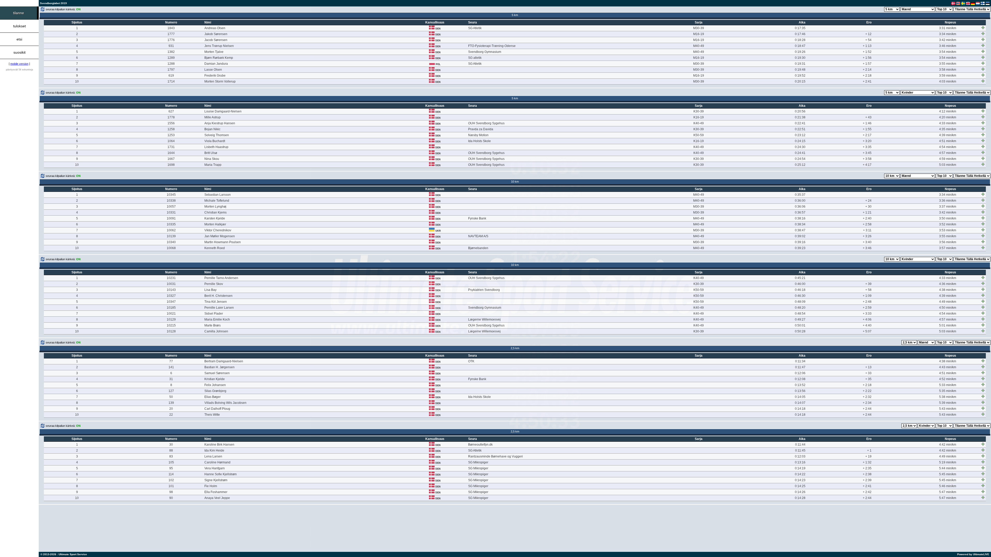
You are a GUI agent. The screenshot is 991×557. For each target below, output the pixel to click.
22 (171, 414)
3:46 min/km (947, 46)
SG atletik (475, 58)
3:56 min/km (947, 242)
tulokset (19, 26)
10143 (171, 290)
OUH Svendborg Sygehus (486, 123)
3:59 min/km (947, 75)
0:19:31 (800, 63)
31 (171, 379)
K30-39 (698, 111)
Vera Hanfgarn (214, 468)
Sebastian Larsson (217, 194)
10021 (171, 313)
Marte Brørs (212, 325)
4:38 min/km (947, 290)
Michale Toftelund (216, 200)
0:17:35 (800, 28)
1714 (171, 81)
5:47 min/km (947, 492)
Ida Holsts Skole (479, 141)
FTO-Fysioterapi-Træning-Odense (492, 46)
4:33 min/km (947, 123)
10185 (171, 307)
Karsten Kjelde (214, 218)
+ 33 (868, 373)
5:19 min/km (947, 462)
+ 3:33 (867, 313)
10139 (171, 236)
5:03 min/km (947, 165)
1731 (171, 147)
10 (77, 81)
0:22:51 (800, 129)
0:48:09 (800, 302)
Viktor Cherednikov (217, 230)
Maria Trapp (212, 165)
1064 (171, 141)
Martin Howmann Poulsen (222, 242)
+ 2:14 (867, 69)
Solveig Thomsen (216, 135)
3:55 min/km (947, 63)
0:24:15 (800, 141)
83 (171, 456)
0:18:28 (800, 40)
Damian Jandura (216, 63)
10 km (515, 181)
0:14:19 (800, 468)
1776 (171, 40)
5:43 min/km (947, 409)
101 (171, 486)
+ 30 (868, 206)
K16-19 (698, 117)
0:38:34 (800, 224)
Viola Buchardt (214, 141)
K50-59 (698, 135)
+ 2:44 (867, 409)
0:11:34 (800, 361)
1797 (171, 69)
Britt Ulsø (210, 153)
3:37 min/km (947, 206)
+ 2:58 (867, 224)
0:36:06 (800, 206)
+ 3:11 (867, 230)
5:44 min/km (947, 468)
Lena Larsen (213, 456)
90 (171, 498)
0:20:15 (800, 81)
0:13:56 (800, 391)
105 (171, 462)
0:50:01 (800, 325)
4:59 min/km (947, 159)
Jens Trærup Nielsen (219, 46)
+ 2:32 (867, 397)
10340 (171, 242)
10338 (171, 200)
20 (171, 409)
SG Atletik (475, 28)
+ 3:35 (867, 147)
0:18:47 (800, 46)
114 (171, 474)
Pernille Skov (213, 284)
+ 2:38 (867, 474)
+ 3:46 (867, 248)
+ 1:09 (867, 296)
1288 (171, 63)
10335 (171, 224)
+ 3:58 (867, 159)
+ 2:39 (867, 480)
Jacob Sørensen (215, 40)
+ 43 (868, 117)
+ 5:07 (867, 331)
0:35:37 (800, 194)
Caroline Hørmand (217, 462)
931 (171, 46)
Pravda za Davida (480, 129)
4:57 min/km (947, 153)
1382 (171, 52)
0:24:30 (800, 147)
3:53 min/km (947, 230)
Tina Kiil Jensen (215, 302)
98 (171, 492)
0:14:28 (800, 498)
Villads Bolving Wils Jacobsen (225, 403)
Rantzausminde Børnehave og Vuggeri (495, 456)
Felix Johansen (215, 385)
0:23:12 (800, 135)
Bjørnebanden (478, 248)
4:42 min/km (947, 444)
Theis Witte (212, 414)
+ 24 (868, 200)
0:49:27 (800, 319)
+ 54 (868, 40)
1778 (171, 117)
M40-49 (698, 46)
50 (171, 397)
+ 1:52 (867, 52)
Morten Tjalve (213, 52)
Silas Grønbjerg (215, 391)
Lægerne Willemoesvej (484, 319)
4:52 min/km (947, 379)
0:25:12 (800, 165)
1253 (171, 135)
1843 (171, 28)
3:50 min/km (947, 218)
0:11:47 (800, 367)
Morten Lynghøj (215, 206)
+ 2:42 (867, 492)
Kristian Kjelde (214, 379)
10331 (171, 212)
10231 (171, 278)
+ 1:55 (867, 129)
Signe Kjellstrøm (215, 480)
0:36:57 (800, 212)
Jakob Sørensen (215, 34)
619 (171, 75)
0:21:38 (800, 117)
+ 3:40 (867, 242)
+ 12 (868, 34)
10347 (171, 302)
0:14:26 (800, 492)
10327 (171, 296)
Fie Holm (210, 486)
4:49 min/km (947, 302)
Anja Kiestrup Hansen (219, 123)
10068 (171, 248)
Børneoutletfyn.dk (480, 444)
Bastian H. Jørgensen (219, 367)
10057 (171, 206)
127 (171, 391)
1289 (171, 58)
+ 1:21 (867, 212)
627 (171, 111)
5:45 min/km (947, 474)
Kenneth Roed (214, 248)
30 (171, 444)
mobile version (19, 63)
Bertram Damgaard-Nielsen (223, 361)
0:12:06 (800, 373)
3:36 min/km (947, 200)
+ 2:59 (867, 307)
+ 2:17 (867, 135)
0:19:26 (800, 52)
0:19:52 (800, 75)
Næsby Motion (478, 135)
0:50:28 (800, 331)
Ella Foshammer (215, 492)
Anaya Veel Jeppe (217, 498)
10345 (171, 194)
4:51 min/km (947, 141)
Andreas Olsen (214, 28)
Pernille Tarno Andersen (221, 278)
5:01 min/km (947, 325)
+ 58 (868, 290)
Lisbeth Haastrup (216, 147)
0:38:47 (800, 230)
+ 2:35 (867, 468)
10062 (171, 230)
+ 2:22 (867, 391)
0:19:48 (800, 69)
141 (171, 367)
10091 (171, 218)
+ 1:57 (867, 63)
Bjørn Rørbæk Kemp (218, 58)
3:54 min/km (947, 52)
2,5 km (515, 348)
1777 (171, 34)
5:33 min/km (947, 385)
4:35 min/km (947, 129)
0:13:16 (800, 462)
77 (171, 361)
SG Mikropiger (478, 462)
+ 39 (868, 284)
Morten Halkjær (215, 224)
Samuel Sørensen (217, 373)
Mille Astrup (212, 117)
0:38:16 (800, 218)
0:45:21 (800, 278)
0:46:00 (800, 284)
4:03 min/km (947, 81)
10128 (171, 331)
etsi (19, 39)
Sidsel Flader (213, 313)
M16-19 (698, 34)
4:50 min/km (947, 307)
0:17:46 (800, 34)
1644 (171, 153)
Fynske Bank (477, 218)
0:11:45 (800, 450)
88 (171, 450)
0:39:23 (800, 248)
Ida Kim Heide (214, 450)
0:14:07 (800, 403)
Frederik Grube (215, 75)
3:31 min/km (947, 28)
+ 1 (869, 450)
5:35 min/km (947, 391)
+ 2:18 (867, 75)
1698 (171, 165)
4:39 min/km (947, 135)
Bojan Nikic (212, 129)
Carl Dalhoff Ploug (217, 409)
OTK (471, 361)
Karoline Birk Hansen (219, 444)
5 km (515, 15)
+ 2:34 (867, 403)
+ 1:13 (867, 46)
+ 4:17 (867, 165)
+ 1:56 (867, 58)
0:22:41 (800, 123)
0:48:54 (800, 313)
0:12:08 (800, 379)
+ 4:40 (867, 325)
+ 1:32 (867, 462)
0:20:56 (800, 111)
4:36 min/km (947, 284)
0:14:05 (800, 397)
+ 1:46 (867, 123)
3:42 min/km (947, 40)
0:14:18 (800, 409)
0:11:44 (800, 444)
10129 (171, 319)
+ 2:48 (867, 302)
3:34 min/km (947, 34)
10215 (171, 325)
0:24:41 (800, 153)
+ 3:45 (867, 153)
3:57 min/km (947, 248)
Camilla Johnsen (216, 331)
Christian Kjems (215, 212)
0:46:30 (800, 296)
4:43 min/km (947, 367)
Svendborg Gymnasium (484, 52)
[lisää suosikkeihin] (983, 27)
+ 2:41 (867, 81)
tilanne (18, 13)
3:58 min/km (947, 69)
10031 (171, 284)
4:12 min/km (947, 111)
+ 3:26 (867, 236)
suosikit (19, 52)
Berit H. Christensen (218, 296)
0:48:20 (800, 307)
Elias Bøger (212, 397)
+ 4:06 (867, 319)
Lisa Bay (210, 290)
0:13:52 (800, 385)
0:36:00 (800, 200)
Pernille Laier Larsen (219, 307)
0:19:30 (800, 58)
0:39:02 (800, 236)
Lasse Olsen (213, 69)
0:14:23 (800, 480)
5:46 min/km (947, 486)
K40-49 (698, 123)
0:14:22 (800, 474)
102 (171, 480)
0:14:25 (800, 486)
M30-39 (698, 28)
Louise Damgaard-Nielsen (223, 111)
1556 (171, 123)
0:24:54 (800, 159)
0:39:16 (800, 242)
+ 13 (868, 367)
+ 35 (868, 379)
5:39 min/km (947, 403)
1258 (171, 129)
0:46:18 (800, 290)
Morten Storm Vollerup (220, 81)
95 (171, 468)
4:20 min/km (947, 117)
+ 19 (868, 456)
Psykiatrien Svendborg (484, 290)
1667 (171, 159)
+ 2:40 (867, 218)
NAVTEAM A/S (478, 236)
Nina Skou (211, 159)
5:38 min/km (947, 397)
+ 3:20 (867, 141)
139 (171, 403)
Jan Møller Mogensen (219, 236)
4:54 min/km (947, 147)
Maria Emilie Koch (217, 319)
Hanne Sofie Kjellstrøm (220, 474)
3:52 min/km (947, 224)
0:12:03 (800, 456)
